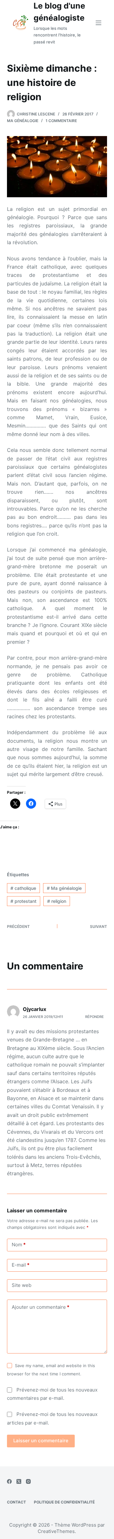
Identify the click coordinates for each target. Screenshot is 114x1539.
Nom (19, 1245)
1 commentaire (61, 120)
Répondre (94, 1016)
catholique (23, 888)
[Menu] (98, 23)
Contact (16, 1502)
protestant (23, 901)
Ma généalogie (22, 120)
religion (56, 901)
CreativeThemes (56, 1531)
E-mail (20, 1265)
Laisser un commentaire (40, 1441)
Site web (21, 1285)
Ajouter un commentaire (40, 1307)
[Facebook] (9, 1481)
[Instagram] (28, 1481)
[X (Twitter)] (18, 1481)
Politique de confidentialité (64, 1502)
